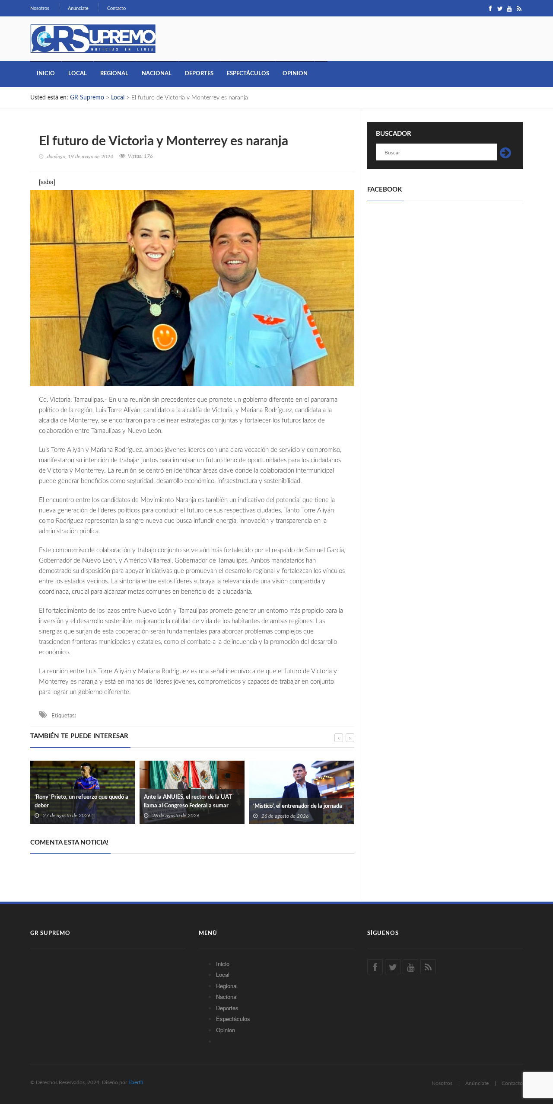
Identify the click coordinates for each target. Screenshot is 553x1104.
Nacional (157, 74)
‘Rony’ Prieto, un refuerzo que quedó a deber (81, 801)
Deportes (199, 74)
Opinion (295, 74)
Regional (114, 74)
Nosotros (39, 8)
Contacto (116, 8)
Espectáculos (248, 74)
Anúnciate (78, 8)
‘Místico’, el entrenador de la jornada (297, 806)
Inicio (46, 74)
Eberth (135, 1082)
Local (77, 74)
